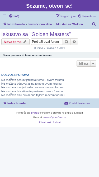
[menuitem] (14, 16)
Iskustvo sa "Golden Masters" (36, 34)
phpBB (35, 112)
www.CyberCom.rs (55, 117)
